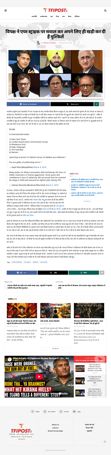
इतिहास (77, 316)
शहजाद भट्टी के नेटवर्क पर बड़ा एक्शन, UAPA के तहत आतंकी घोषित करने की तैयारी (87, 194)
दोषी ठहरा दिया (28, 215)
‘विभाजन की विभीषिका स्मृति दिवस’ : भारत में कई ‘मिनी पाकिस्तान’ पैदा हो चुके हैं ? (88, 322)
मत (71, 43)
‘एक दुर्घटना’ (60, 206)
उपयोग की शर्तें (89, 425)
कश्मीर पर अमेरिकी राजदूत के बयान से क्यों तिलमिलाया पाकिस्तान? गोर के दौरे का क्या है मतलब (86, 187)
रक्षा (51, 16)
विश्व (57, 16)
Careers (55, 428)
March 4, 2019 (39, 167)
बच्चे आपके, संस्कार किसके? (50, 321)
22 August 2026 (13, 326)
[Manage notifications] (105, 441)
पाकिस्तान (35, 262)
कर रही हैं (57, 209)
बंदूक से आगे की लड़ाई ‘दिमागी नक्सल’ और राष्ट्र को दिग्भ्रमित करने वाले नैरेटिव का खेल (21, 322)
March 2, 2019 (52, 185)
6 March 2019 (63, 43)
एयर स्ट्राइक (27, 262)
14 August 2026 (80, 326)
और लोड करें (87, 201)
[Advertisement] (55, 3)
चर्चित (9, 316)
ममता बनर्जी (47, 209)
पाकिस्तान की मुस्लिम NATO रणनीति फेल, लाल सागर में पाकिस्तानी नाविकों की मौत (87, 180)
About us (55, 425)
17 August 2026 (46, 324)
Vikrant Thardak (50, 43)
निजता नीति (89, 428)
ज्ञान (63, 16)
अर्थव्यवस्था (43, 16)
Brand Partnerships (55, 431)
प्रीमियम (77, 16)
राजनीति (34, 16)
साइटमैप (89, 431)
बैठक (69, 16)
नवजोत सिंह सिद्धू (39, 199)
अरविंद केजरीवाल (17, 262)
